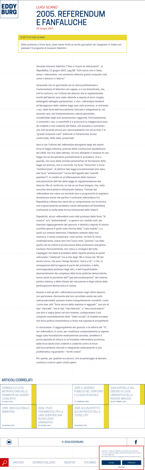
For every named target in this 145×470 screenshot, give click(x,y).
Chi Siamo (90, 462)
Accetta (111, 463)
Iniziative (69, 462)
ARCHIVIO (18, 462)
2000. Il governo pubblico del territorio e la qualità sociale (88, 391)
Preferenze (131, 463)
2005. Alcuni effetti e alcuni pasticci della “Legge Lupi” (87, 412)
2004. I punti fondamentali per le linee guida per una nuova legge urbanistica (50, 415)
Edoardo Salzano (44, 462)
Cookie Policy (121, 467)
